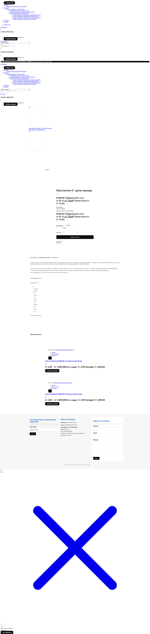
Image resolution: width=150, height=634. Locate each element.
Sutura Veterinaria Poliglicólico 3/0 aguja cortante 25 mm (63, 394)
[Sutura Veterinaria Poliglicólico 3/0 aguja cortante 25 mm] (63, 382)
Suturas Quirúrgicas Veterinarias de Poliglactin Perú (26, 16)
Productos (6, 8)
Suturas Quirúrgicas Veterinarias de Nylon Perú (24, 19)
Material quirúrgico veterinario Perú (15, 9)
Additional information (44, 257)
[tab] (33, 258)
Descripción (33, 257)
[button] (3, 94)
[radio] (68, 225)
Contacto (6, 22)
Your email (33, 427)
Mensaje (95, 440)
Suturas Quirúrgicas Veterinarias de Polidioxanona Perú (26, 15)
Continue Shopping (10, 38)
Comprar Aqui (9, 2)
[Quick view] (50, 358)
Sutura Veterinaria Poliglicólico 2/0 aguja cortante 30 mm (63, 361)
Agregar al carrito (75, 237)
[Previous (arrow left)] (1, 626)
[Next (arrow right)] (2, 626)
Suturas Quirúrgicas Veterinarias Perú (19, 13)
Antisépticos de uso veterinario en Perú (19, 10)
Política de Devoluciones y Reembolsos (16, 6)
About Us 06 (7, 24)
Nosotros (6, 5)
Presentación (59, 225)
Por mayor (54, 355)
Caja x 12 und (54, 354)
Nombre (95, 426)
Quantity (58, 232)
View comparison (6, 632)
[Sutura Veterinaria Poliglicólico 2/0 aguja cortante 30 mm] (64, 349)
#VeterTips (6, 20)
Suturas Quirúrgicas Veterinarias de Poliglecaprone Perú (27, 17)
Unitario (53, 352)
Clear (64, 227)
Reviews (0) (55, 257)
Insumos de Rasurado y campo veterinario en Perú (22, 12)
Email (95, 433)
